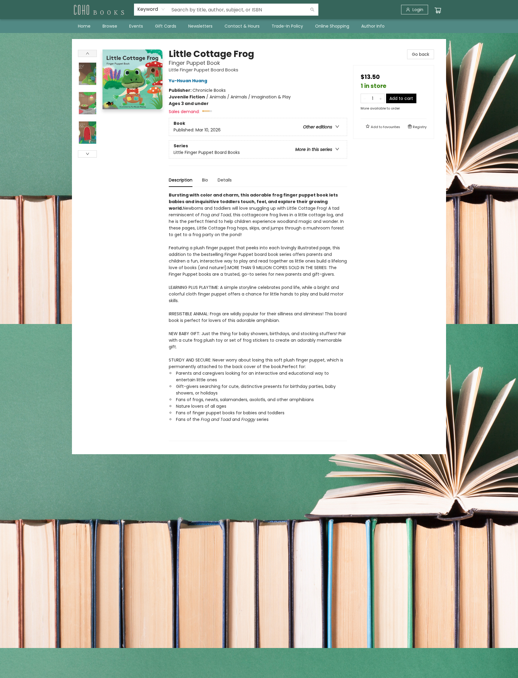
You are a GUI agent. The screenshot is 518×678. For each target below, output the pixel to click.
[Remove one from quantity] (364, 98)
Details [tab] (225, 180)
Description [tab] (180, 180)
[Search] (312, 10)
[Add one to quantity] (380, 98)
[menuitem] (84, 26)
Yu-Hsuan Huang (188, 81)
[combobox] (151, 9)
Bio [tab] (205, 180)
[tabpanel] (258, 316)
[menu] (259, 26)
